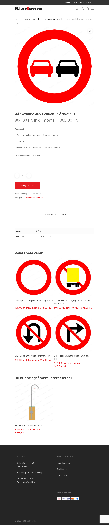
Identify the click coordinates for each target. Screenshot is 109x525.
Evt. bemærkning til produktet (27, 155)
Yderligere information (54, 214)
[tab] (54, 214)
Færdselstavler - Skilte (33, 19)
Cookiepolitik (62, 469)
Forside (18, 19)
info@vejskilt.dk (29, 482)
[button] (90, 30)
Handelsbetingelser (65, 463)
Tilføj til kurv (27, 185)
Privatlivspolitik (63, 475)
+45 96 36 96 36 (27, 478)
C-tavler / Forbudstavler (54, 19)
